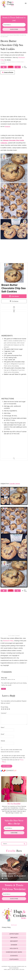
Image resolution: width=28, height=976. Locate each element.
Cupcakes (14, 959)
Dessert (17, 635)
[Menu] (25, 3)
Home (5, 969)
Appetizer (14, 934)
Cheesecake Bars (14, 952)
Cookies (14, 955)
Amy (2, 677)
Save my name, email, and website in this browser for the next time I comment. (11, 750)
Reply (3, 688)
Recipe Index (15, 969)
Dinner (14, 945)
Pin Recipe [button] (15, 301)
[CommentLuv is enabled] (9, 771)
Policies (22, 969)
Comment (4, 713)
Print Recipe (15, 296)
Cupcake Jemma (14, 483)
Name (3, 727)
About (9, 969)
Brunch (14, 937)
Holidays (14, 948)
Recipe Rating (4, 707)
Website (3, 740)
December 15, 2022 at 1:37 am (8, 679)
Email (3, 734)
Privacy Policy (6, 927)
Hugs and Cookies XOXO (7, 3)
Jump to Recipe (8, 72)
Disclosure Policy (8, 640)
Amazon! (7, 126)
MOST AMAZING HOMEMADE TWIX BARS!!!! (14, 875)
